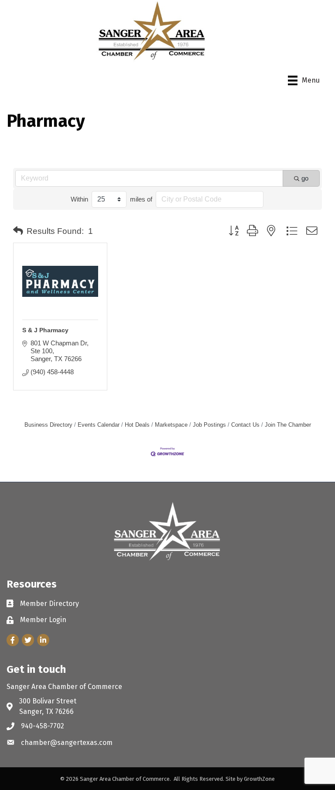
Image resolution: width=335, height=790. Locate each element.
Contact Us (245, 424)
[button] (18, 231)
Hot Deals (137, 424)
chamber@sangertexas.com (67, 742)
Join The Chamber (288, 424)
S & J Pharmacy (45, 330)
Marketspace (171, 424)
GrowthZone (259, 779)
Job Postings (209, 424)
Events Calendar (99, 424)
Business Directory (48, 424)
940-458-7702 (42, 726)
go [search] (304, 178)
